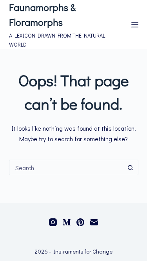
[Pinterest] (80, 222)
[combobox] (66, 167)
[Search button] (130, 167)
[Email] (94, 222)
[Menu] (134, 24)
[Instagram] (53, 222)
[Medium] (67, 222)
